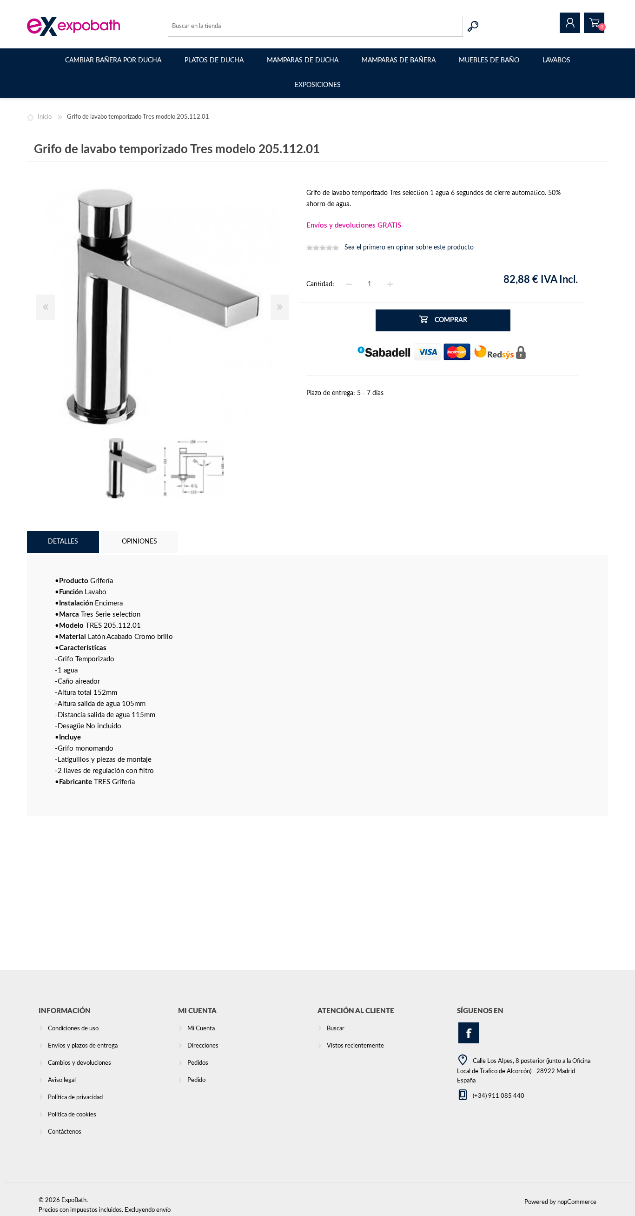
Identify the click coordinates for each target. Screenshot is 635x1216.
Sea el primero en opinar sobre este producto (409, 247)
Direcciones (202, 1046)
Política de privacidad (75, 1098)
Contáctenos (64, 1132)
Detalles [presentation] (63, 541)
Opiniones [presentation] (139, 541)
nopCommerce (576, 1202)
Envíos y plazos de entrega (83, 1046)
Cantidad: (320, 284)
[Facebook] (468, 1032)
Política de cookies (72, 1115)
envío (163, 1210)
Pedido (594, 23)
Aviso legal (62, 1080)
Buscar (473, 26)
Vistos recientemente (355, 1046)
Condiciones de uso (73, 1029)
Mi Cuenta (201, 1029)
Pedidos (197, 1063)
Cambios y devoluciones (79, 1063)
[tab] (63, 542)
